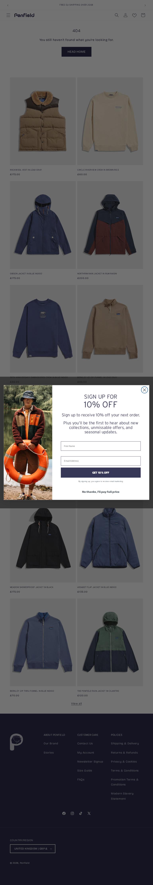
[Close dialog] (144, 390)
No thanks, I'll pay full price (101, 491)
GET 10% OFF (100, 472)
